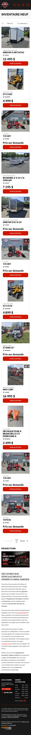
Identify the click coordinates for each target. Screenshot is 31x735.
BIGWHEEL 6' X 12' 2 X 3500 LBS (13, 179)
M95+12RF (8, 389)
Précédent (9, 541)
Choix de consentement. (13, 717)
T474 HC (7, 520)
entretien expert (22, 612)
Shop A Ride (13, 725)
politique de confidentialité (13, 715)
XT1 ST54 (7, 306)
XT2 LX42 (7, 94)
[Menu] (28, 5)
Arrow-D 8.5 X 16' (12, 222)
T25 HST (7, 136)
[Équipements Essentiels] (5, 5)
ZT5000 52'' (8, 347)
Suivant (22, 541)
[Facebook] (25, 701)
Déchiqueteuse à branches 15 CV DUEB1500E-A (12, 433)
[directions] (23, 4)
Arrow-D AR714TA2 (13, 52)
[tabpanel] (21, 691)
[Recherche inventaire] (14, 4)
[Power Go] (15, 728)
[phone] (18, 4)
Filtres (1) (10, 23)
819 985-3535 (8, 692)
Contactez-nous (6, 643)
